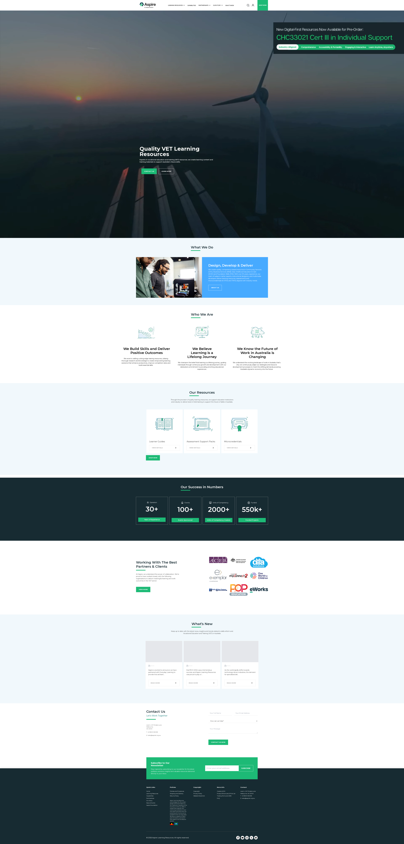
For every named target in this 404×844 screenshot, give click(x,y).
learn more (166, 171)
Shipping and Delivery (176, 793)
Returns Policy (174, 796)
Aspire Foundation (151, 805)
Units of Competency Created (218, 520)
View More (143, 589)
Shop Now (153, 458)
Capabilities (191, 5)
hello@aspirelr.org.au (154, 735)
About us (215, 287)
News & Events (150, 803)
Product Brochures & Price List (226, 793)
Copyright (196, 791)
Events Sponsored (185, 520)
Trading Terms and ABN (224, 796)
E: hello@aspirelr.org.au (247, 798)
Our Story (149, 800)
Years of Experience (152, 520)
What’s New (229, 5)
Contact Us (149, 171)
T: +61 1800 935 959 (246, 796)
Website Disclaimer (199, 796)
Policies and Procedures (177, 791)
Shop (262, 5)
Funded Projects (252, 520)
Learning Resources (152, 793)
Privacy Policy (197, 793)
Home (148, 791)
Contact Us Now (218, 742)
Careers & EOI (221, 791)
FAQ (218, 798)
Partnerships (150, 798)
